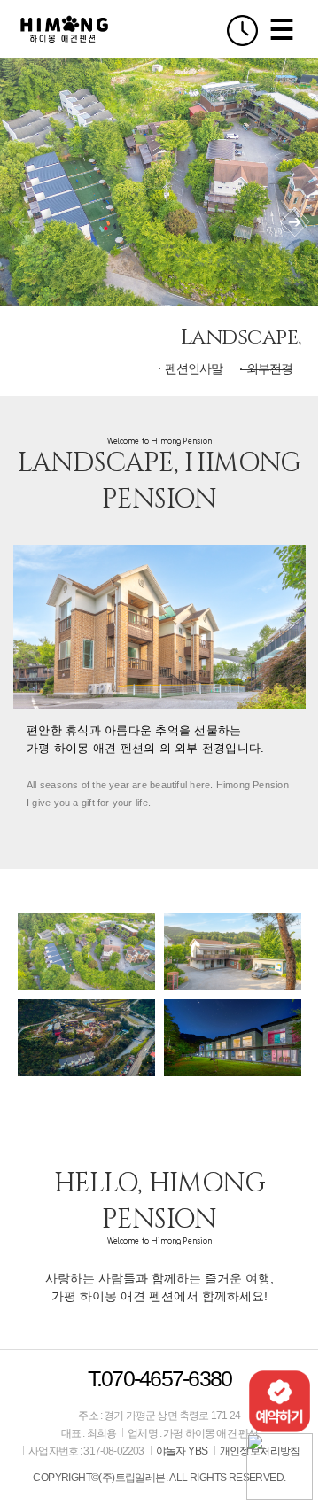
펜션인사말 (193, 368)
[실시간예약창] (279, 1400)
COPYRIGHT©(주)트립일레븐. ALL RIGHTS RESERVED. (159, 1477)
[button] (294, 221)
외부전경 (269, 368)
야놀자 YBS (182, 1451)
